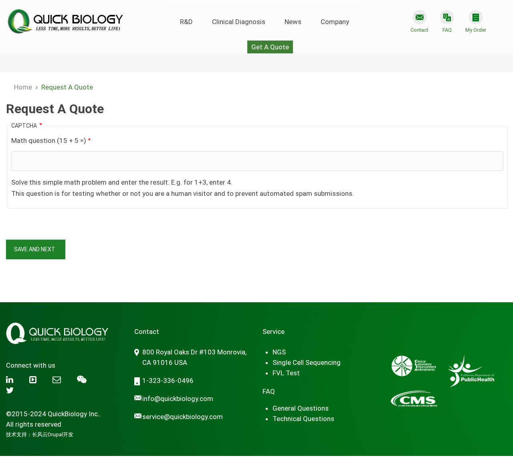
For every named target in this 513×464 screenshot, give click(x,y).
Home (23, 87)
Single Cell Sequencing (307, 362)
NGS (279, 352)
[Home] (64, 18)
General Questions (301, 408)
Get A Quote (270, 47)
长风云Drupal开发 (52, 434)
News (293, 22)
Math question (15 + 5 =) (48, 140)
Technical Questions (303, 419)
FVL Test (286, 373)
